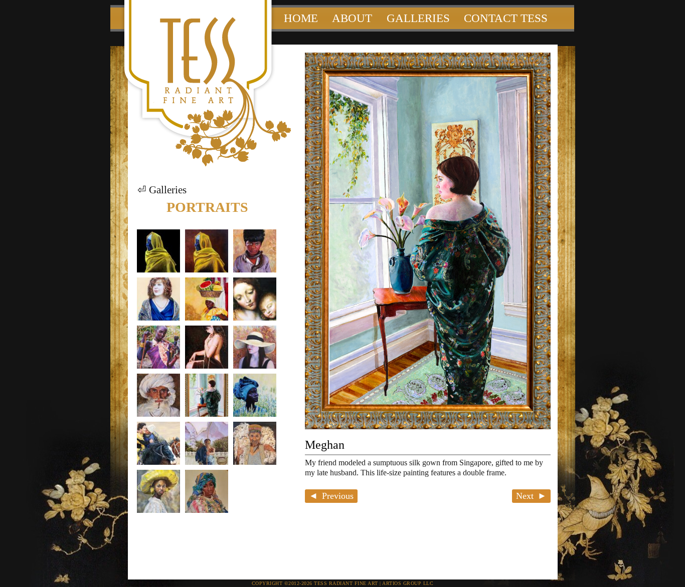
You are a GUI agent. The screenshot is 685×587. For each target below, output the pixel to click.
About (352, 18)
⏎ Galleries (162, 190)
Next (525, 496)
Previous (338, 496)
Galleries (418, 18)
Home (301, 18)
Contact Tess (506, 18)
